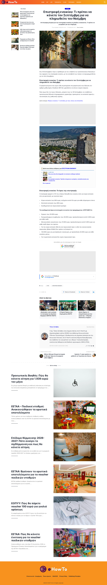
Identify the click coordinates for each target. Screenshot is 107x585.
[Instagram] (90, 346)
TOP (48, 285)
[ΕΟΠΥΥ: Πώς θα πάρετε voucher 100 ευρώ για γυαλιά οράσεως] (75, 510)
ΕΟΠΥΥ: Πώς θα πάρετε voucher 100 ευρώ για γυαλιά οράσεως (29, 506)
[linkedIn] (93, 292)
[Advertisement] (67, 114)
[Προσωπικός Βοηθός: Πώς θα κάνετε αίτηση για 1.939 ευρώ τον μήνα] (75, 383)
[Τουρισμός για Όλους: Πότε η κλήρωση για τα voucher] (15, 40)
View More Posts (90, 326)
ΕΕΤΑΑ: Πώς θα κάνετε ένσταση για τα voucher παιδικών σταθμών (25, 537)
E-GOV (67, 8)
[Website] (86, 346)
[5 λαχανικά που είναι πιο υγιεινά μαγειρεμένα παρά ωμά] (15, 24)
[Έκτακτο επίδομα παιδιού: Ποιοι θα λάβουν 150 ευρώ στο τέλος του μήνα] (15, 47)
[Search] (105, 2)
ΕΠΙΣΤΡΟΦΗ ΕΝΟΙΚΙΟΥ (69, 168)
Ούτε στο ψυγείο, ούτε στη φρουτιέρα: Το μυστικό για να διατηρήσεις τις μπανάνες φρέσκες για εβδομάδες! (27, 15)
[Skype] (93, 346)
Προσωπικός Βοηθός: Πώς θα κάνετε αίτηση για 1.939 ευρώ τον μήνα (29, 378)
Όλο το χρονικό (46, 183)
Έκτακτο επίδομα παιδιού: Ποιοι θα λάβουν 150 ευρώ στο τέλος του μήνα (27, 47)
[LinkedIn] (92, 346)
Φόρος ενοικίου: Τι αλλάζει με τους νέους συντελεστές (65, 101)
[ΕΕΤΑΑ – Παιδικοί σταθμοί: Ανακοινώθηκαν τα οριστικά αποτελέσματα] (75, 415)
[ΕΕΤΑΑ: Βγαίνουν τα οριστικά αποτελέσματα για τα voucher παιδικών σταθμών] (75, 478)
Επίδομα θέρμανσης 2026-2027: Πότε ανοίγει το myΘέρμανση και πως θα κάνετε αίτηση (27, 442)
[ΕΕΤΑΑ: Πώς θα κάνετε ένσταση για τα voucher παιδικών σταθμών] (75, 542)
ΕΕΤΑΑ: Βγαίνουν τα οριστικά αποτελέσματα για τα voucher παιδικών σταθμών (29, 474)
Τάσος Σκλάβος (80, 27)
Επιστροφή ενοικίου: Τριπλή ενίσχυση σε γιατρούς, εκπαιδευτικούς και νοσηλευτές (68, 179)
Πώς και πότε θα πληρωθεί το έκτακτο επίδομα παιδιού (64, 174)
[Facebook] (88, 346)
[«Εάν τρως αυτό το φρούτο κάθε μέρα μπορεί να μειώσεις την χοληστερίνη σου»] (15, 32)
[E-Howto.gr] (9, 2)
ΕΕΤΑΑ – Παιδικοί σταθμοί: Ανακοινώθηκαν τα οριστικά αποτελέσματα (29, 409)
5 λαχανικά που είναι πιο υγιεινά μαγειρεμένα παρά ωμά (27, 24)
